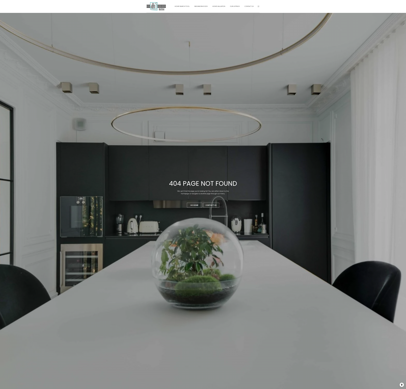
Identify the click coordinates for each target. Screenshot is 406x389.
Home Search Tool (182, 6)
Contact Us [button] (211, 205)
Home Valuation (218, 6)
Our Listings (235, 6)
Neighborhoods (201, 6)
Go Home (194, 205)
